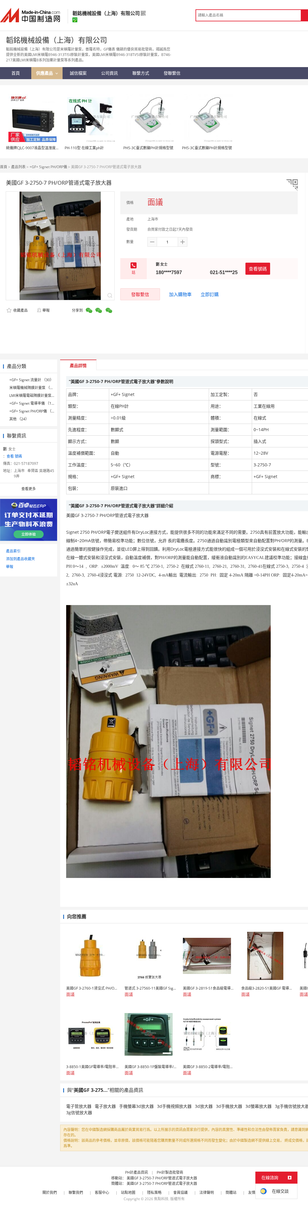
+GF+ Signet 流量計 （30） (31, 379)
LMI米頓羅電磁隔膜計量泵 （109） (37, 395)
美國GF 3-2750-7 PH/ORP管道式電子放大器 (162, 1178)
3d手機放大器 (229, 1106)
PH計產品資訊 (136, 1172)
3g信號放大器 (79, 1112)
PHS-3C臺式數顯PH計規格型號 (148, 147)
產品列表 (18, 166)
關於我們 (49, 1192)
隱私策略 (154, 1192)
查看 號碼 (14, 456)
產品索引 (13, 551)
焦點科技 (161, 1198)
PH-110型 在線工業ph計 (84, 147)
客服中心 (102, 1192)
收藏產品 (20, 310)
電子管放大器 (78, 1106)
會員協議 (180, 1192)
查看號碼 (258, 269)
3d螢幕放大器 (258, 1106)
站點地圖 (128, 1192)
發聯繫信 (140, 294)
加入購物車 (180, 294)
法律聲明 (206, 1192)
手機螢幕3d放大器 (136, 1106)
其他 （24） (19, 419)
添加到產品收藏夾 (20, 558)
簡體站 (231, 1192)
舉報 (46, 310)
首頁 (3, 166)
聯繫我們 (76, 1192)
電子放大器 (105, 1106)
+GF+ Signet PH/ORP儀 (48, 166)
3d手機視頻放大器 (174, 1106)
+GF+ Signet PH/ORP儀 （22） (34, 411)
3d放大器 (204, 1106)
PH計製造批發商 (170, 1172)
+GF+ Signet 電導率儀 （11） (33, 403)
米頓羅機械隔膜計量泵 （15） (33, 387)
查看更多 (28, 488)
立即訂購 (210, 294)
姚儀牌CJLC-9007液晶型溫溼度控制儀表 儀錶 (42, 147)
